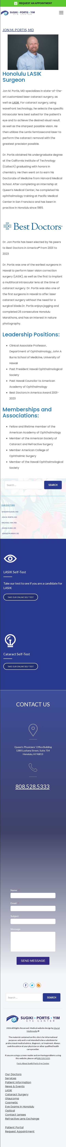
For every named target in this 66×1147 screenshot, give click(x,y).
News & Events (15, 1086)
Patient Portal (14, 1127)
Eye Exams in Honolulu (19, 1107)
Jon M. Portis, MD (18, 30)
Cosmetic (11, 1102)
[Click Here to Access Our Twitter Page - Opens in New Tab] (32, 985)
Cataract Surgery (16, 1094)
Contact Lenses (15, 1115)
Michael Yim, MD (9, 523)
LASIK (15, 103)
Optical (10, 1111)
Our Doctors (8, 505)
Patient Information (18, 1082)
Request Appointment (20, 1131)
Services (10, 1078)
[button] (60, 13)
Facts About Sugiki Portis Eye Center (33, 1063)
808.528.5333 (32, 786)
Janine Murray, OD (10, 533)
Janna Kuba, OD (9, 528)
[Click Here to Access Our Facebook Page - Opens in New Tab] (25, 985)
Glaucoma (12, 1098)
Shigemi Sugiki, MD (10, 512)
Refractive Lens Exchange (22, 1119)
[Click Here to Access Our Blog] (38, 985)
